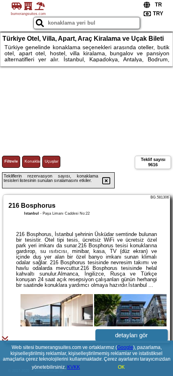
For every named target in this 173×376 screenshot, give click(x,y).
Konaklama (32, 161)
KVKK (73, 367)
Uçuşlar (51, 161)
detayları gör (131, 335)
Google (125, 347)
